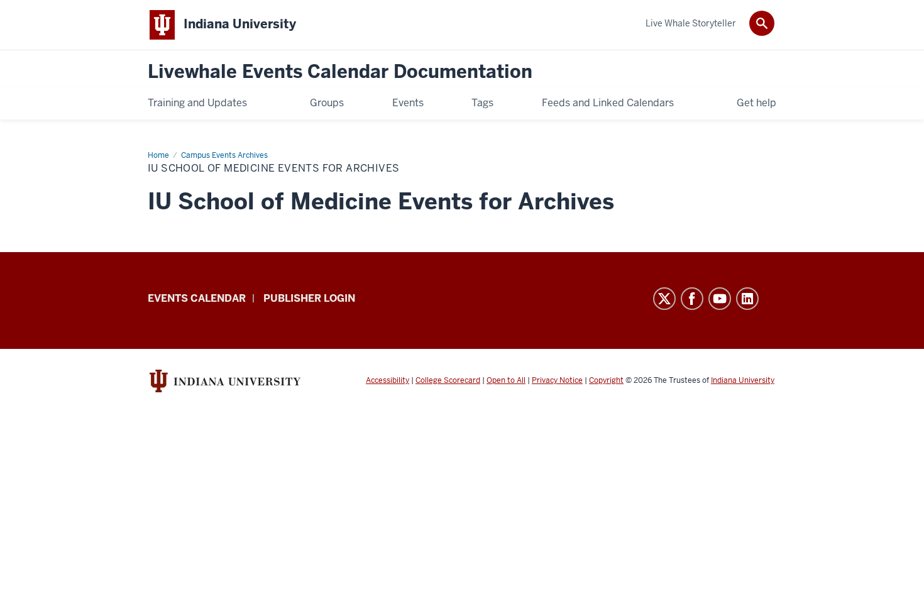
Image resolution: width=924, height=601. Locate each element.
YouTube (719, 298)
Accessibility (387, 380)
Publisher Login (309, 298)
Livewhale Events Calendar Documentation (340, 72)
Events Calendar (197, 298)
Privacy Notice (557, 380)
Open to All (506, 380)
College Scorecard (447, 380)
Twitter (664, 298)
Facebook (692, 298)
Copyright (606, 380)
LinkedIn (747, 298)
